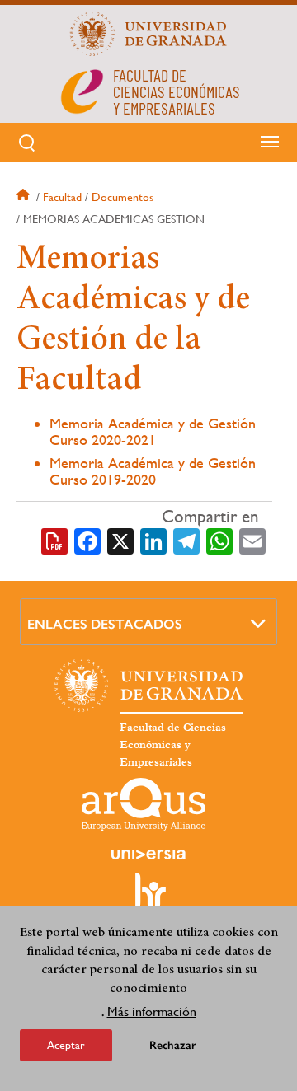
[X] (120, 540)
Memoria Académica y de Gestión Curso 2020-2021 (153, 431)
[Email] (252, 540)
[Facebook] (87, 540)
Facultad (62, 197)
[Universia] (148, 854)
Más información (151, 1011)
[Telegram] (186, 540)
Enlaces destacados (104, 624)
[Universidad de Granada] (148, 34)
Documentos (122, 197)
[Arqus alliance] (143, 804)
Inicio (24, 197)
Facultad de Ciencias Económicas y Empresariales (173, 745)
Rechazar (172, 1045)
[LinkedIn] (153, 540)
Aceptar (66, 1044)
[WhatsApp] (219, 540)
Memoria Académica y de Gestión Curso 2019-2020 (153, 471)
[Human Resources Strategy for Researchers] (148, 898)
